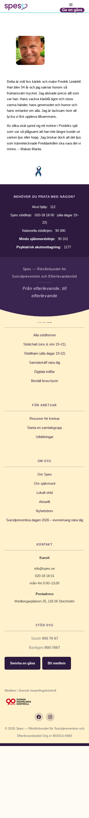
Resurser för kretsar (44, 418)
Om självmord (44, 483)
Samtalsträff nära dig (44, 362)
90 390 (60, 231)
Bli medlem (56, 663)
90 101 (63, 239)
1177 (67, 247)
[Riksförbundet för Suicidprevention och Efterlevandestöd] (16, 7)
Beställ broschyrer (44, 381)
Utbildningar (44, 437)
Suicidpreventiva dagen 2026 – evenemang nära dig (44, 520)
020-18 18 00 (44, 215)
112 (52, 207)
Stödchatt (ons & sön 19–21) (44, 344)
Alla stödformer (44, 335)
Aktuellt (44, 502)
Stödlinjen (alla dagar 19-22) (44, 353)
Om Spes (44, 474)
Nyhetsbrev (44, 511)
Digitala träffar (44, 372)
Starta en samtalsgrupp (44, 428)
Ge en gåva (72, 10)
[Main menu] (71, 5)
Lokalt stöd (45, 493)
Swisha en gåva (22, 663)
